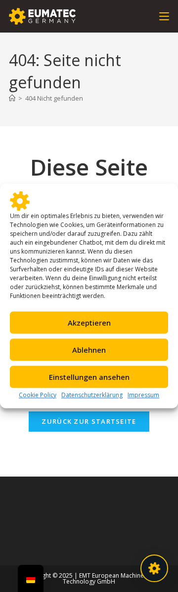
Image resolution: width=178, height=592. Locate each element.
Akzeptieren (89, 323)
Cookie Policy (37, 395)
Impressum (143, 395)
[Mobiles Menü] (164, 16)
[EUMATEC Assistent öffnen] (154, 568)
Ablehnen (89, 350)
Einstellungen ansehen (89, 377)
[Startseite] (12, 98)
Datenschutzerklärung (92, 395)
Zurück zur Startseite (89, 421)
